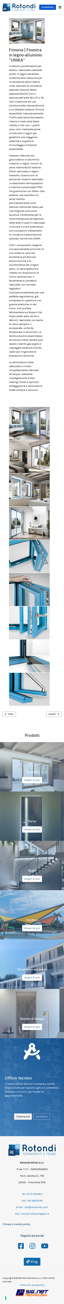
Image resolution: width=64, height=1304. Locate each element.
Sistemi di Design (32, 1018)
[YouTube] (43, 1244)
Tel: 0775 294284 (32, 1194)
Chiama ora (23, 1116)
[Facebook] (20, 1244)
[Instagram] (32, 1244)
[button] (60, 7)
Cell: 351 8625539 (32, 1200)
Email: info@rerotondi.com (32, 1207)
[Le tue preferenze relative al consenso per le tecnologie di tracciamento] (6, 1298)
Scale (32, 870)
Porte (32, 821)
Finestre (32, 772)
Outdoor (32, 920)
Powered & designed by (32, 1285)
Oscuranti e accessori (32, 969)
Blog (34, 1262)
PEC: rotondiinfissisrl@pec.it (32, 1213)
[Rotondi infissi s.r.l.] (19, 7)
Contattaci (47, 7)
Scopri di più (32, 780)
